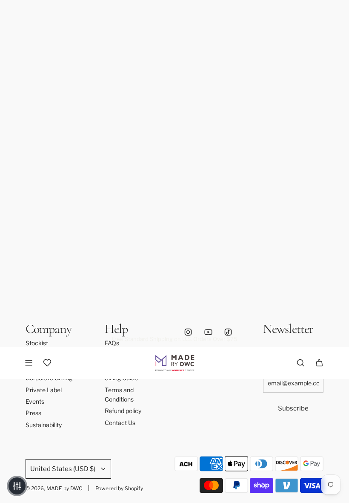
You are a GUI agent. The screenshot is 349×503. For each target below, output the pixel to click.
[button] (17, 486)
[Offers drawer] (47, 362)
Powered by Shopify (119, 488)
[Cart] (319, 362)
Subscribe (293, 408)
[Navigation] (28, 362)
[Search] (300, 362)
